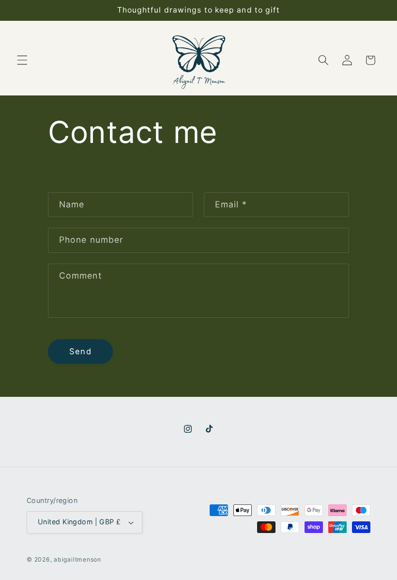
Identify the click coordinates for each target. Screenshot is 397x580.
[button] (22, 60)
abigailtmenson (77, 559)
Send (80, 351)
